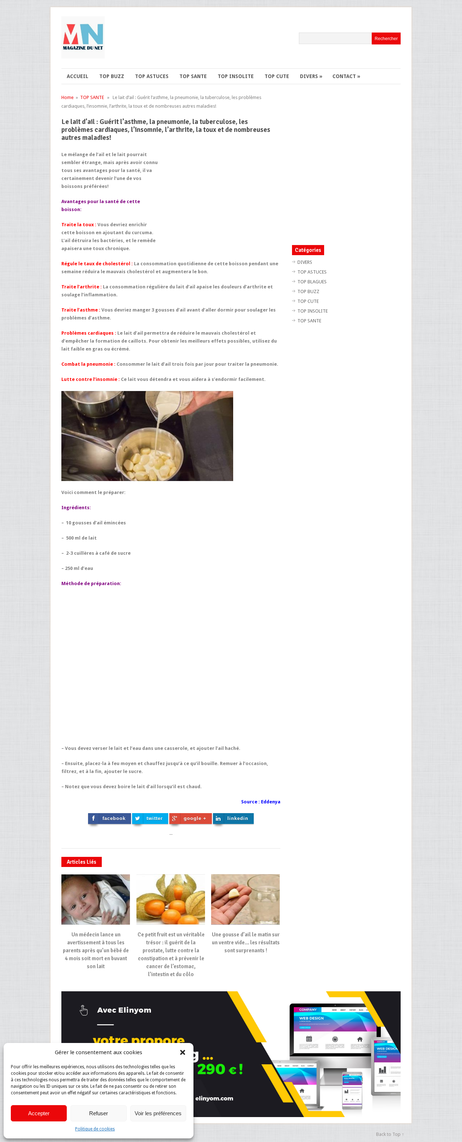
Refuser (98, 1113)
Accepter (38, 1113)
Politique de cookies (95, 1129)
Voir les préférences (158, 1113)
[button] (182, 1052)
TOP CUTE (277, 76)
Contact (346, 76)
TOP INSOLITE (236, 76)
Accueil (77, 76)
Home (67, 97)
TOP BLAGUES (312, 281)
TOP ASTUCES (152, 76)
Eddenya (270, 801)
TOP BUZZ (111, 76)
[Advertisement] (219, 201)
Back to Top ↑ (390, 1134)
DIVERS (311, 76)
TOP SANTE (193, 76)
